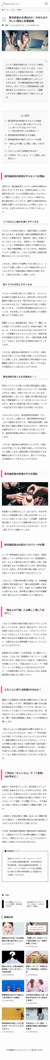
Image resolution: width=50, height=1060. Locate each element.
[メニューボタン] (46, 4)
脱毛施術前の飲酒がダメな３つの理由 (24, 120)
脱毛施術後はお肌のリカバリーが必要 (24, 139)
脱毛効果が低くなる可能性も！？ (26, 130)
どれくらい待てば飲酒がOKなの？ (23, 150)
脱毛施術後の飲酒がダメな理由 (21, 134)
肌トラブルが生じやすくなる (24, 127)
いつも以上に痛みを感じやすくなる (26, 124)
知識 (6, 25)
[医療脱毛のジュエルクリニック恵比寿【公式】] (10, 4)
